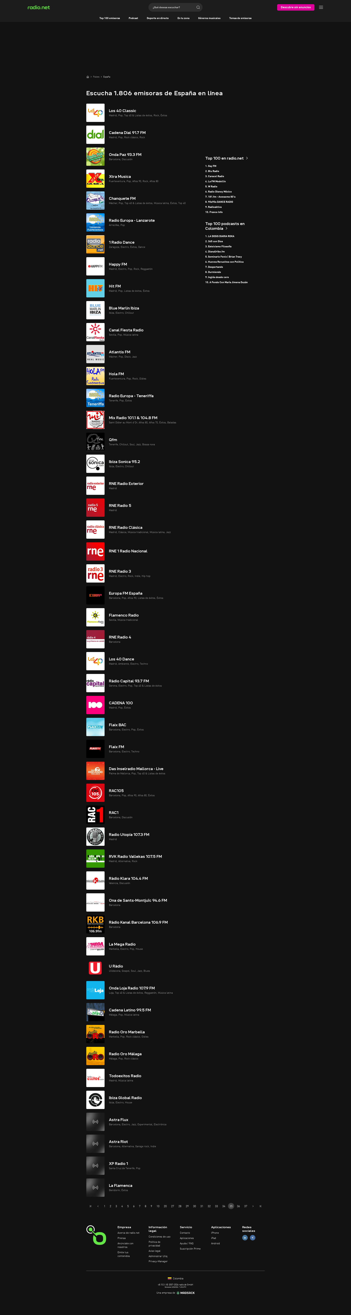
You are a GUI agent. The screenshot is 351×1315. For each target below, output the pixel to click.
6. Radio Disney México (218, 191)
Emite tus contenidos (124, 1254)
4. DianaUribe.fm (215, 251)
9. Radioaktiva (213, 207)
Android (215, 1243)
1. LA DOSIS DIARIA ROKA (219, 236)
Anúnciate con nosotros (125, 1245)
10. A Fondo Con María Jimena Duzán (226, 282)
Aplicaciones (187, 1238)
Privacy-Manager (158, 1261)
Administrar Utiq (158, 1256)
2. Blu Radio (212, 171)
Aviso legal (155, 1251)
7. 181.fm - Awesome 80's (220, 197)
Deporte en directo (158, 18)
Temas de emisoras (240, 18)
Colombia (177, 1278)
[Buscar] (198, 7)
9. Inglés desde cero (217, 277)
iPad (213, 1238)
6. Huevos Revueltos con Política (224, 262)
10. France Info (214, 212)
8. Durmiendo (213, 272)
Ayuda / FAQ (186, 1243)
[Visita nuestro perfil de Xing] (252, 1238)
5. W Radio (211, 186)
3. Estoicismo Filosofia (218, 246)
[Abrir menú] (321, 7)
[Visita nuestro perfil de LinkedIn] (245, 1238)
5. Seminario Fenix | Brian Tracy (223, 257)
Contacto (185, 1233)
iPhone (215, 1233)
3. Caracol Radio (214, 176)
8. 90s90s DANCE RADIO (219, 202)
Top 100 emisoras (109, 18)
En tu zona (183, 18)
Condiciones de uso (159, 1236)
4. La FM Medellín (215, 181)
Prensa (122, 1238)
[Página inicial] (87, 76)
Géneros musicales (209, 18)
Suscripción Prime (190, 1249)
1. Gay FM (210, 166)
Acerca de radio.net (128, 1233)
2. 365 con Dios (214, 241)
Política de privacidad (154, 1244)
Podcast (133, 18)
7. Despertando (214, 267)
